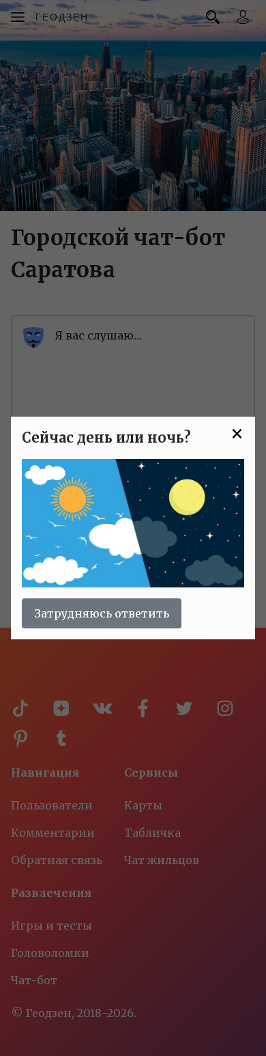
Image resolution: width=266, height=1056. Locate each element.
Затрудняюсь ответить (101, 613)
